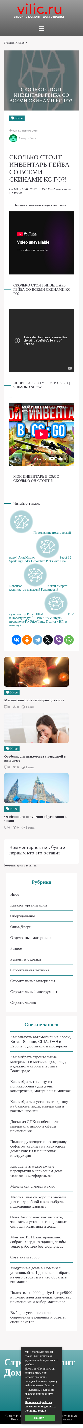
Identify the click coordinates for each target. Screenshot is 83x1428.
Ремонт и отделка (25, 959)
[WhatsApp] (69, 640)
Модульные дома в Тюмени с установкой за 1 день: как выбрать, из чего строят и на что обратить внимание (40, 1275)
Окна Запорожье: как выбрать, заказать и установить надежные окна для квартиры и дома (38, 1221)
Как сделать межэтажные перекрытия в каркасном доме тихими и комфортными (36, 1171)
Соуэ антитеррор (24, 1257)
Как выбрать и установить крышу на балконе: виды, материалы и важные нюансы (39, 1106)
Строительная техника (30, 970)
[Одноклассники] (27, 640)
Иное (21, 42)
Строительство (23, 1002)
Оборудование (22, 916)
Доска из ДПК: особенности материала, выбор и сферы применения (34, 1126)
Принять (39, 1417)
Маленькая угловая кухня (32, 1186)
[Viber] (58, 640)
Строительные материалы (32, 981)
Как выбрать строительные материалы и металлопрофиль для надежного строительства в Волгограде (39, 1064)
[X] (48, 640)
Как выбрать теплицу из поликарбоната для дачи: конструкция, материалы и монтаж (40, 1086)
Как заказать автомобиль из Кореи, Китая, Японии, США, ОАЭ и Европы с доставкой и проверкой (40, 1041)
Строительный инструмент (33, 991)
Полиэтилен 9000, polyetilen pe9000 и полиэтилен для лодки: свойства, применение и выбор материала (41, 1297)
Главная (9, 42)
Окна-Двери (20, 927)
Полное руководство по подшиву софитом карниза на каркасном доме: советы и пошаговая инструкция (38, 1148)
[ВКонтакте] (16, 640)
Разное (16, 948)
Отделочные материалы (30, 937)
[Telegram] (37, 640)
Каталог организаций (28, 905)
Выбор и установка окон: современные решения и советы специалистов (37, 1317)
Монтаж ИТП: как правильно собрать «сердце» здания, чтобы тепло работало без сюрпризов (38, 1241)
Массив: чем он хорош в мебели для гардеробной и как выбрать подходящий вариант (38, 1201)
